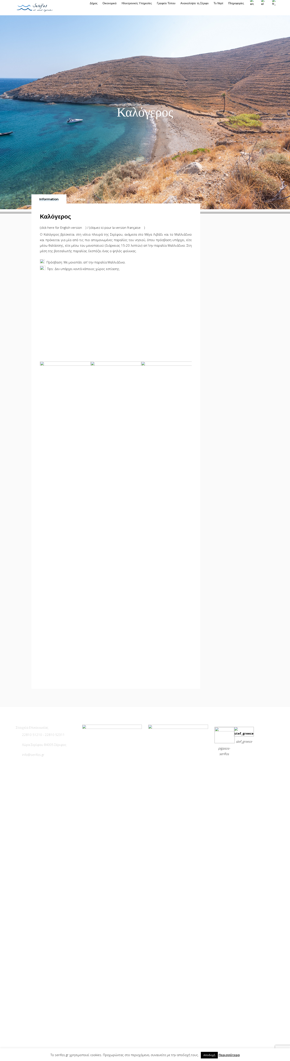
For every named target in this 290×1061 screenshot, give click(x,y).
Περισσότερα (229, 1055)
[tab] (48, 198)
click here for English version (62, 227)
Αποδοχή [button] (209, 1055)
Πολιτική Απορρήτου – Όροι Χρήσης (243, 764)
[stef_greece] (244, 733)
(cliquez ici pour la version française (115, 227)
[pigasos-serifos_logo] (224, 730)
